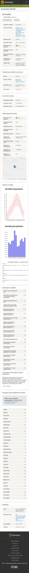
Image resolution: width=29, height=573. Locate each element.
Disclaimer (15, 546)
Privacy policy (15, 560)
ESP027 (17, 141)
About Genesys (15, 541)
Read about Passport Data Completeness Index (11, 402)
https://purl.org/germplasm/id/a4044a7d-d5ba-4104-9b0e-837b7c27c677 (20, 518)
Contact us (15, 543)
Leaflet (9, 179)
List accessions (7, 386)
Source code (15, 550)
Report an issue (15, 548)
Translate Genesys (15, 553)
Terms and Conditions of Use (15, 555)
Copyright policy (15, 557)
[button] (15, 166)
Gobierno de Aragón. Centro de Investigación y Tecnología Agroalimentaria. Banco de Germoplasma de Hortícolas (20, 32)
